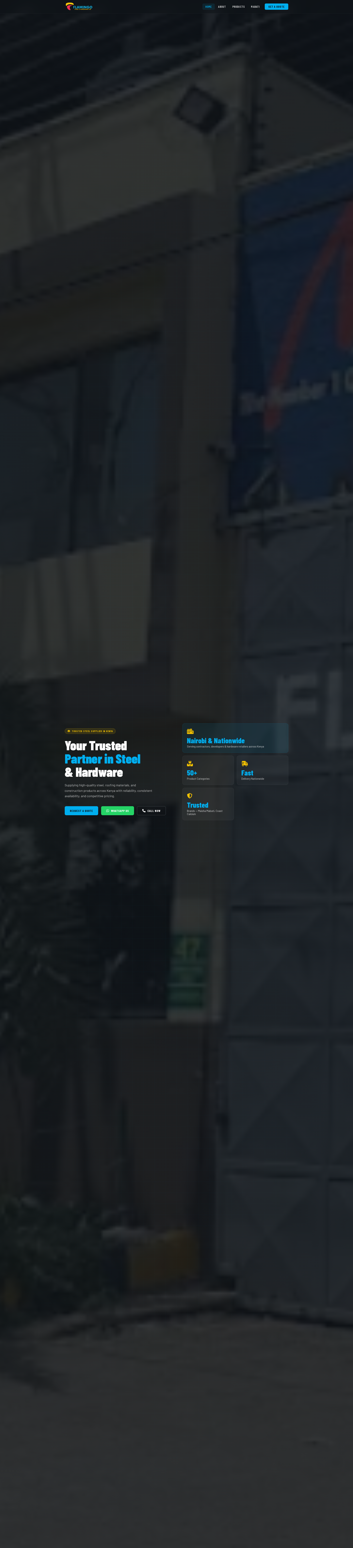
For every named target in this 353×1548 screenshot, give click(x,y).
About (222, 6)
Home (208, 6)
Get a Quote (276, 6)
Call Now (154, 810)
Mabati (255, 6)
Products (238, 6)
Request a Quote (81, 810)
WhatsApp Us (120, 810)
